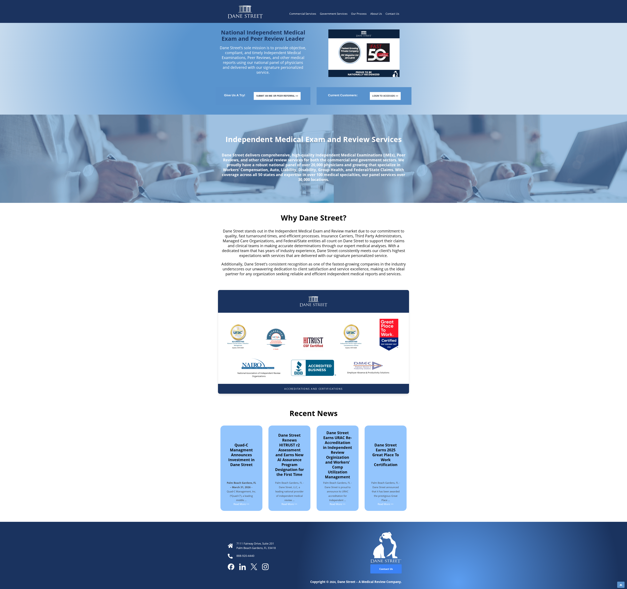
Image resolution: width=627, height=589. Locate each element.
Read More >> (241, 504)
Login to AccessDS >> (385, 96)
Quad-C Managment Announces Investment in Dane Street (241, 455)
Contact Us (392, 14)
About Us (376, 14)
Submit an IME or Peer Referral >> (277, 96)
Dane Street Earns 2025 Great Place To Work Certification (385, 455)
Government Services (333, 14)
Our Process (359, 14)
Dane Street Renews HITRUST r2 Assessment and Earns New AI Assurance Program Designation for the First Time (289, 455)
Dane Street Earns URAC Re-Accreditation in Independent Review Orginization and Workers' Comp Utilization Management (337, 454)
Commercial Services (302, 14)
